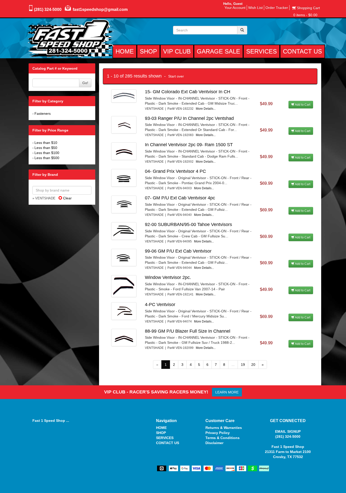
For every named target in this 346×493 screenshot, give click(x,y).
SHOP (161, 433)
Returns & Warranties (223, 428)
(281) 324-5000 (48, 9)
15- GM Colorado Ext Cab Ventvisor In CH (187, 91)
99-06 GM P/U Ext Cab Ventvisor (178, 251)
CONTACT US (167, 443)
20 (253, 365)
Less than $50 (45, 148)
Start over (176, 76)
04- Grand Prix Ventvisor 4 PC (175, 171)
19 (243, 365)
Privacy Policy (217, 433)
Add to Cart (302, 104)
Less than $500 (46, 158)
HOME (161, 428)
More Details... (206, 108)
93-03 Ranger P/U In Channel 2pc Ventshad (189, 118)
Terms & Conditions (222, 438)
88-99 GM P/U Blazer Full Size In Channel (187, 331)
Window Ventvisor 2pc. (168, 277)
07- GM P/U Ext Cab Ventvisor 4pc (180, 197)
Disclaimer (214, 443)
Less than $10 (45, 143)
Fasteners (42, 113)
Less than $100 (46, 153)
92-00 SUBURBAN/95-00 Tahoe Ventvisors (188, 224)
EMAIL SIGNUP (288, 431)
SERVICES (165, 438)
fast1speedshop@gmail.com (100, 9)
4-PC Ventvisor (160, 304)
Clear (67, 198)
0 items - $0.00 (305, 15)
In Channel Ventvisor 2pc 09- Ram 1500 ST (189, 144)
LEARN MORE (227, 392)
